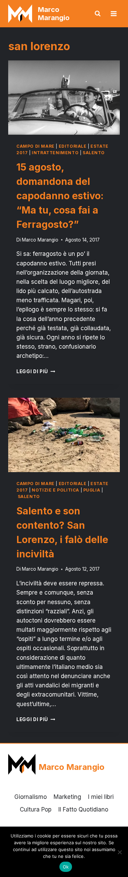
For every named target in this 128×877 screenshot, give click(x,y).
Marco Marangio (40, 240)
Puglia (91, 490)
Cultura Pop (36, 809)
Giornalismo (30, 796)
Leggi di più (35, 371)
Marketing (67, 796)
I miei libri (101, 796)
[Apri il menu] (113, 13)
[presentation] (64, 97)
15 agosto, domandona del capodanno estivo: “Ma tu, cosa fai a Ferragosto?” (59, 195)
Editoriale (73, 146)
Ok (66, 866)
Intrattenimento (55, 152)
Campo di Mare (35, 146)
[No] (119, 852)
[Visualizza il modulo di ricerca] (97, 14)
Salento (94, 152)
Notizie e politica (55, 490)
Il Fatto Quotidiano (83, 809)
